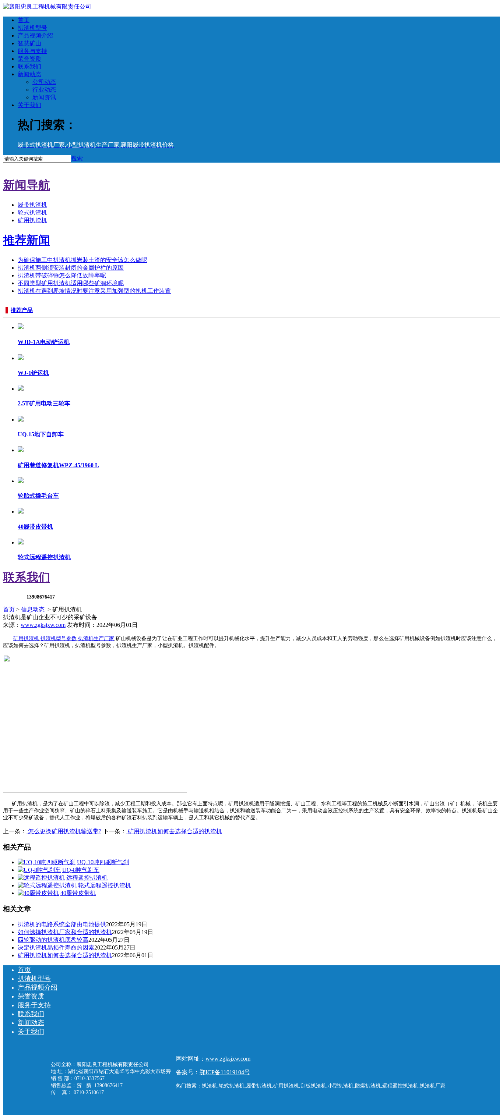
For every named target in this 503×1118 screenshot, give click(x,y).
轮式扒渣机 (32, 212)
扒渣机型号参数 (59, 638)
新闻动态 (29, 74)
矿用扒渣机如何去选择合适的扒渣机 (174, 831)
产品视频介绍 (35, 35)
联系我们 (29, 66)
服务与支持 (32, 51)
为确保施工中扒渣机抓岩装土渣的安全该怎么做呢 (82, 260)
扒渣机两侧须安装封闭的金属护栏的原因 (71, 268)
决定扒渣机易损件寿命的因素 (56, 947)
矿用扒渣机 (32, 220)
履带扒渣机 (32, 205)
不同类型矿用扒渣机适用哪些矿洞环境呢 (71, 283)
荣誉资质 (29, 59)
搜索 (77, 158)
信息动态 (33, 609)
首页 (23, 20)
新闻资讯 (44, 97)
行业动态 (44, 89)
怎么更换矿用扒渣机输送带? (64, 831)
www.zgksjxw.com (43, 625)
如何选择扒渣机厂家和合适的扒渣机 (65, 932)
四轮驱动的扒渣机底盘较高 (53, 940)
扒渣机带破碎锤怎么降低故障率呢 (62, 275)
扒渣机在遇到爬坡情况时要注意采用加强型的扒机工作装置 (94, 291)
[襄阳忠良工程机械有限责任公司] (47, 6)
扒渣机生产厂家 (96, 638)
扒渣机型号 (32, 28)
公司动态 (44, 82)
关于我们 (29, 105)
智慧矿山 (29, 43)
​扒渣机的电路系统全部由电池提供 (62, 924)
